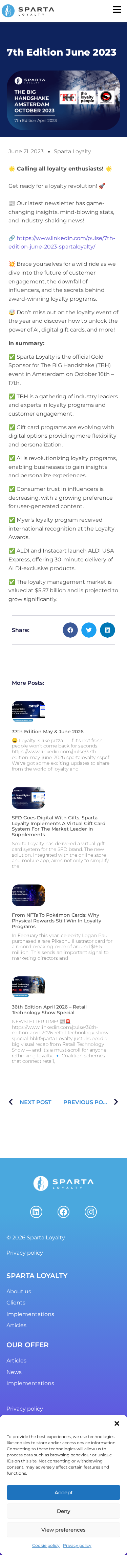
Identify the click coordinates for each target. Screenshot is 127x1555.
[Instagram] (91, 1212)
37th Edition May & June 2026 (48, 732)
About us (18, 1291)
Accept (64, 1492)
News (14, 1372)
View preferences (63, 1530)
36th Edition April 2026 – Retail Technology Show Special (49, 1010)
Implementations (30, 1314)
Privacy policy (77, 1545)
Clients (15, 1302)
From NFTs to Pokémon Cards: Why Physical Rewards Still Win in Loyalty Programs (56, 921)
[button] (116, 1423)
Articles (16, 1325)
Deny (63, 1511)
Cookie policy (46, 1545)
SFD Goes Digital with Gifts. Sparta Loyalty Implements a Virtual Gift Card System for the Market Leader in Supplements (59, 826)
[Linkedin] (36, 1212)
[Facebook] (64, 1212)
